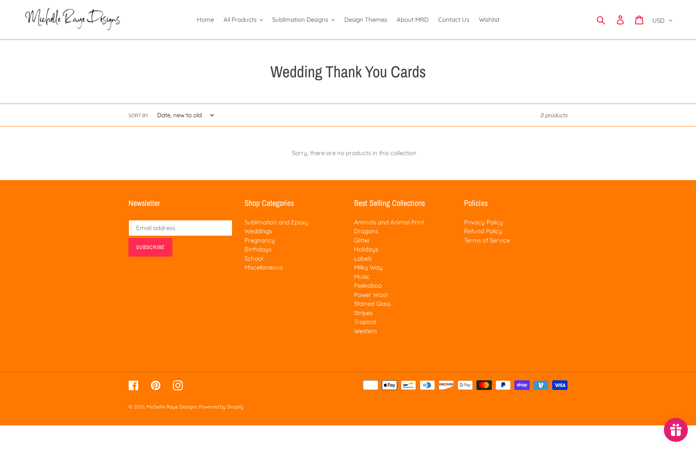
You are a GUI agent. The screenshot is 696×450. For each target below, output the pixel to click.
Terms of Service (487, 240)
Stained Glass (372, 303)
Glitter (362, 240)
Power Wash (371, 295)
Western (365, 331)
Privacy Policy (483, 222)
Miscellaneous (263, 267)
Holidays (366, 249)
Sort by (138, 115)
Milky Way (368, 267)
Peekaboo (368, 285)
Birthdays (257, 249)
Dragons (366, 231)
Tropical (365, 322)
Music (362, 276)
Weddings (258, 231)
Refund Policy (483, 231)
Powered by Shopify (221, 407)
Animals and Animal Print (389, 222)
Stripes (363, 313)
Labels (363, 258)
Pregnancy (259, 240)
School (253, 258)
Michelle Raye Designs (172, 407)
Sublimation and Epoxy (276, 222)
